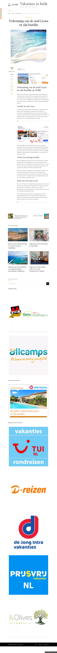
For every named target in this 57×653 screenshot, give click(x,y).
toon (23, 69)
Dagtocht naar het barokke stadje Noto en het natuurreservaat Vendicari (37, 269)
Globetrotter (11, 71)
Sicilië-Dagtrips (28, 17)
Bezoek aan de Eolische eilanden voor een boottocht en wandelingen (17, 246)
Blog (35, 644)
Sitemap (40, 644)
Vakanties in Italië (33, 4)
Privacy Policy (20, 644)
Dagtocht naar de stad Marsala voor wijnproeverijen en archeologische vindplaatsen (17, 269)
